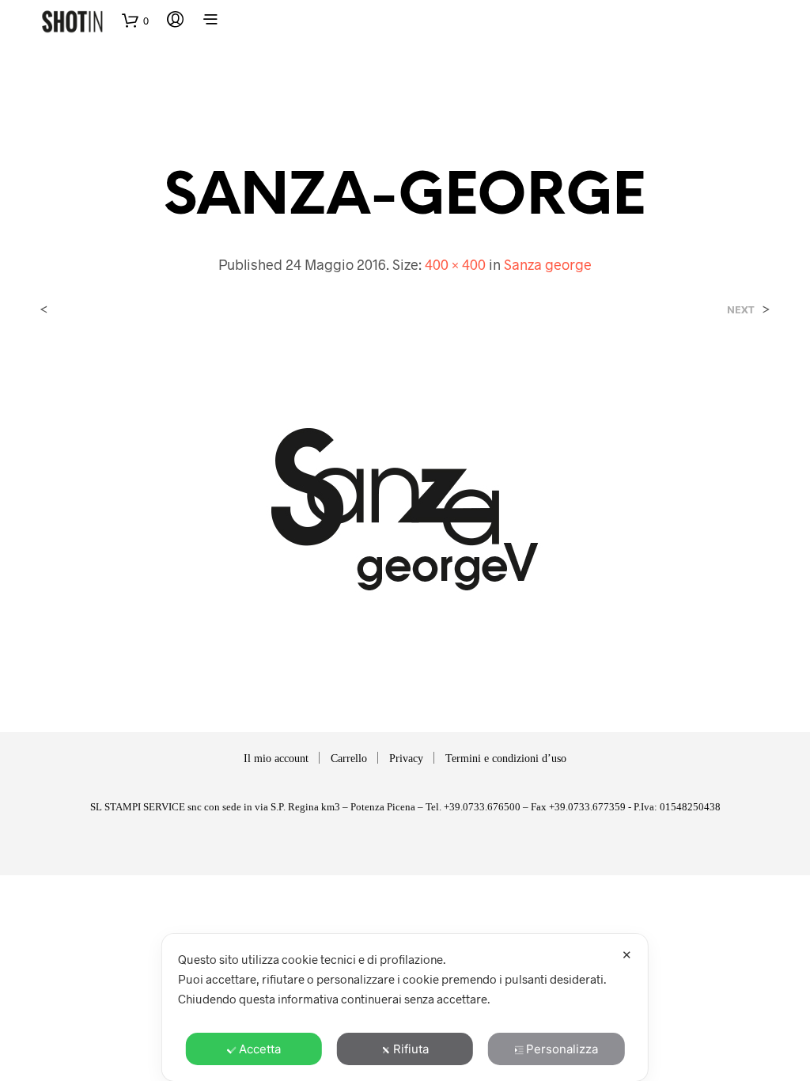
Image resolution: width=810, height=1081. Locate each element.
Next (741, 310)
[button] (135, 21)
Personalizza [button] (562, 1048)
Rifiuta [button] (411, 1048)
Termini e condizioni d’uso (505, 758)
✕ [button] (627, 954)
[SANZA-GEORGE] (405, 509)
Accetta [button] (260, 1048)
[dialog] (405, 1007)
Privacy (406, 758)
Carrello (349, 758)
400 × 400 (455, 264)
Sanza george (548, 264)
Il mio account (276, 758)
